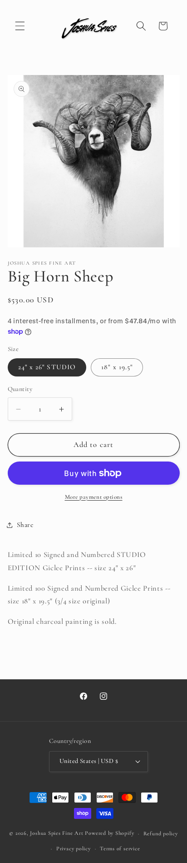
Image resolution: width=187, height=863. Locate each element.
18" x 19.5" (117, 367)
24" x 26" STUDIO (47, 367)
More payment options (94, 497)
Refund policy (160, 833)
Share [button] (25, 525)
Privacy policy (73, 848)
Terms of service (120, 848)
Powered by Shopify (109, 833)
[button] (20, 26)
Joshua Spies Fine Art (56, 833)
